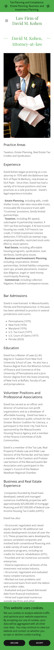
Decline (14, 643)
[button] (7, 21)
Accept (39, 643)
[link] (27, 21)
